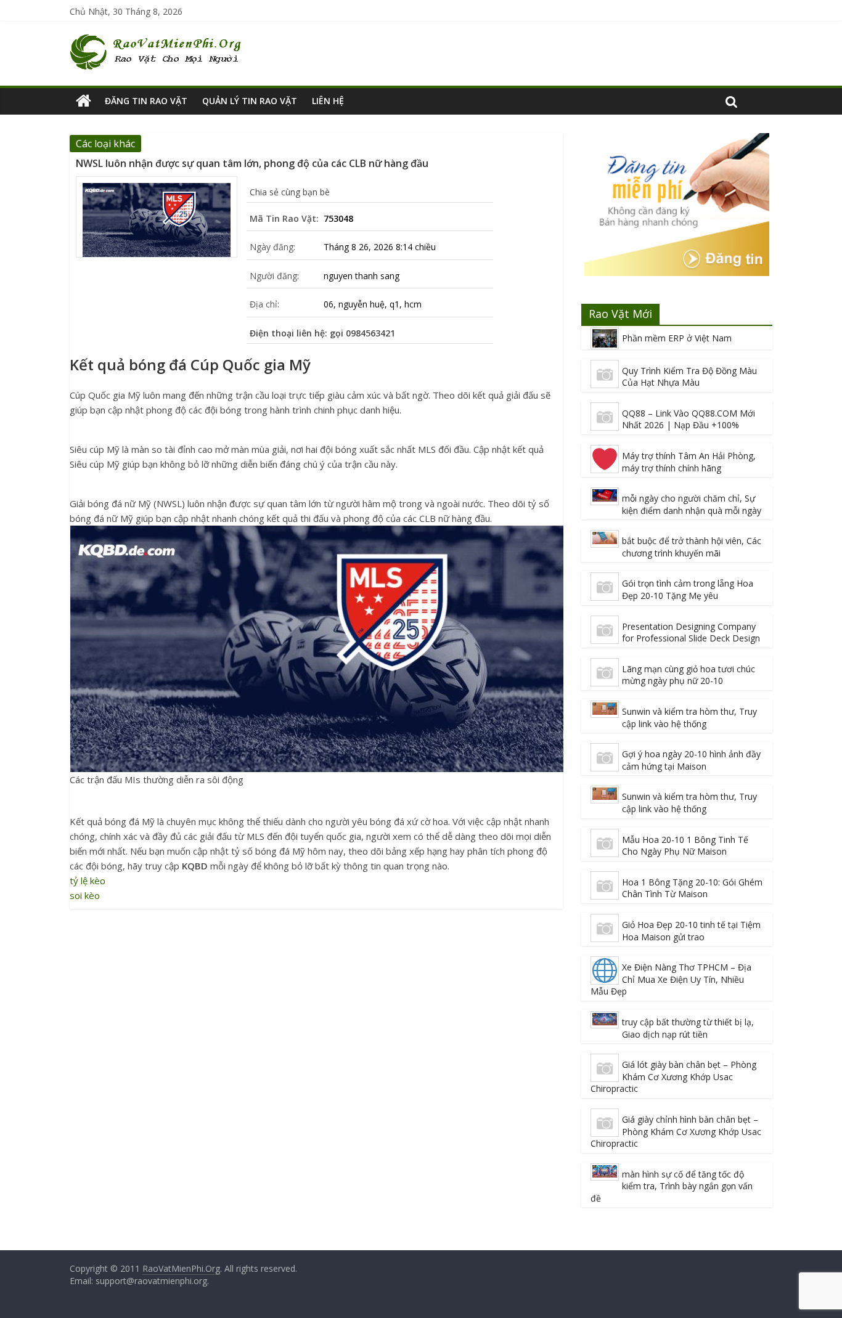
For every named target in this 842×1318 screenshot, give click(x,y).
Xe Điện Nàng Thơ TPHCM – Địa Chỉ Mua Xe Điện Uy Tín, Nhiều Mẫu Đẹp (671, 979)
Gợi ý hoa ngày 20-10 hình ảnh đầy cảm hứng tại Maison (691, 760)
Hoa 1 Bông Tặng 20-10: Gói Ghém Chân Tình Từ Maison (692, 888)
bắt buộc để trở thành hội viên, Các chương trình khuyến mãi (691, 547)
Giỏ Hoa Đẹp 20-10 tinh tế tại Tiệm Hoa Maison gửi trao (691, 931)
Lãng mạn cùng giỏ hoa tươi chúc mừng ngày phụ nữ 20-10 (688, 675)
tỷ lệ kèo (87, 880)
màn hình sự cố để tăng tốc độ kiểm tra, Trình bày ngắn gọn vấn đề (672, 1186)
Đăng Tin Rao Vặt (146, 101)
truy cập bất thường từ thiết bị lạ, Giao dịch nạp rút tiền (688, 1028)
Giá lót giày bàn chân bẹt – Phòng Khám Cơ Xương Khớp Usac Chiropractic (673, 1076)
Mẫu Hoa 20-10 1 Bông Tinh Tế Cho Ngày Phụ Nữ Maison (685, 846)
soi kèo (85, 895)
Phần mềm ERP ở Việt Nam (677, 338)
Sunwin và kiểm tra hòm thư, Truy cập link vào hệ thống (689, 718)
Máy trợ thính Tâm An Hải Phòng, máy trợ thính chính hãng (689, 462)
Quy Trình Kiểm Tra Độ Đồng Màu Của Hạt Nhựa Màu (689, 377)
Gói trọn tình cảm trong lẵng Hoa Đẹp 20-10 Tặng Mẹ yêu (687, 589)
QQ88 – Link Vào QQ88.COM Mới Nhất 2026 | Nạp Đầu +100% (688, 419)
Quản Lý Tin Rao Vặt (249, 101)
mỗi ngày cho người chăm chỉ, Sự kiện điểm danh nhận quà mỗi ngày (691, 504)
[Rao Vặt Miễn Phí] (83, 101)
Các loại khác (105, 143)
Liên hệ (328, 101)
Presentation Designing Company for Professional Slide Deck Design (691, 632)
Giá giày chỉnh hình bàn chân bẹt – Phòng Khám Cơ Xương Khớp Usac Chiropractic (676, 1131)
